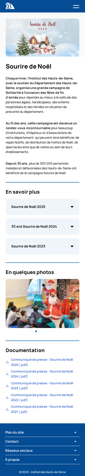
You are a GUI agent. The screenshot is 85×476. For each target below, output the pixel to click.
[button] (76, 7)
